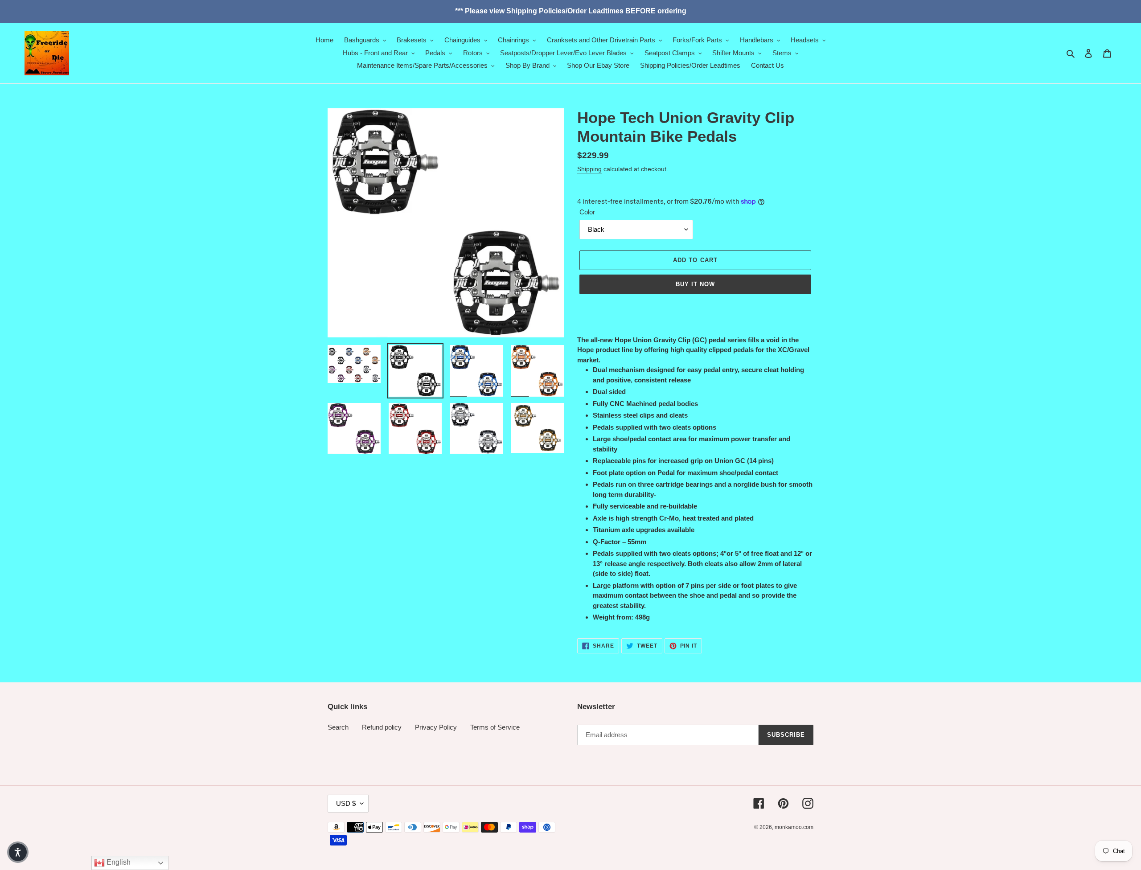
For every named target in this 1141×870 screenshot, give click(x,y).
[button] (18, 852)
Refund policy (382, 727)
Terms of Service (495, 727)
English (118, 862)
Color (587, 212)
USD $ (346, 803)
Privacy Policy (436, 727)
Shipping (589, 168)
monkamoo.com (794, 827)
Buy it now (695, 284)
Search (338, 727)
